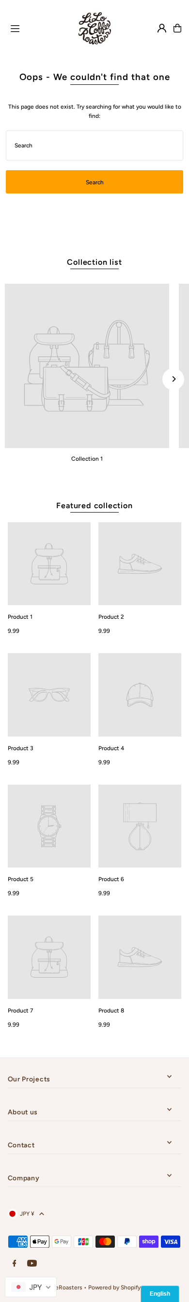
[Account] (162, 28)
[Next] (173, 379)
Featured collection (94, 505)
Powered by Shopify (114, 1287)
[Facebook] (14, 1264)
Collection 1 (87, 458)
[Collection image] (87, 366)
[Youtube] (32, 1264)
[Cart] (177, 28)
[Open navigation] (36, 27)
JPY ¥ (27, 1213)
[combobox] (31, 1287)
